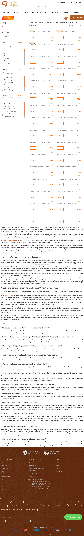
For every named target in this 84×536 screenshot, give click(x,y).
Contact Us (5, 468)
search (59, 459)
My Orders (4, 480)
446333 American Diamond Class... (67, 154)
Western (66, 12)
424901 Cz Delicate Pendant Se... (40, 130)
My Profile (4, 489)
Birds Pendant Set (9, 106)
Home (3, 462)
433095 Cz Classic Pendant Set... (67, 167)
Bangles (58, 462)
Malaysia (40, 521)
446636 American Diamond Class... (40, 93)
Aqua (5, 53)
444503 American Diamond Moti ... (67, 130)
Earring (58, 465)
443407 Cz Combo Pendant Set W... (67, 179)
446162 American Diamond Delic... (40, 44)
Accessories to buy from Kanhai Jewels (11, 502)
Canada (21, 521)
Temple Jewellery (5, 509)
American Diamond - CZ (39, 12)
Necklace (58, 468)
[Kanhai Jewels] (10, 3)
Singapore (48, 521)
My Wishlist (5, 483)
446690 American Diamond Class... (40, 118)
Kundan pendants (66, 236)
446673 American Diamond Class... (67, 93)
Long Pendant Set (9, 116)
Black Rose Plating (9, 82)
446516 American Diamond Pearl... (40, 81)
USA (2, 521)
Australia (13, 521)
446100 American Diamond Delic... (67, 216)
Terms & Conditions (33, 474)
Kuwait (33, 521)
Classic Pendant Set (10, 109)
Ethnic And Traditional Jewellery (17, 505)
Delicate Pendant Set (10, 114)
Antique (15, 12)
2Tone (6, 51)
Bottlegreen (7, 63)
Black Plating (8, 80)
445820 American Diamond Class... (40, 203)
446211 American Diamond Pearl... (67, 44)
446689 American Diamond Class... (67, 105)
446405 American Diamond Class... (67, 142)
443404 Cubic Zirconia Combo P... (40, 179)
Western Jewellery (18, 509)
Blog (3, 472)
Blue (5, 61)
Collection (6, 12)
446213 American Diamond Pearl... (67, 56)
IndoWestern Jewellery (47, 505)
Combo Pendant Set (10, 111)
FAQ (29, 462)
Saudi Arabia (57, 521)
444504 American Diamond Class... (67, 191)
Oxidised (76, 12)
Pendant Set (59, 472)
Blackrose (7, 58)
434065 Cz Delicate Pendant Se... (40, 154)
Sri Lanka (73, 521)
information (7, 459)
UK (7, 521)
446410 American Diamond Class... (40, 32)
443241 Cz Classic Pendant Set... (67, 32)
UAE (27, 521)
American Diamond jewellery (9, 240)
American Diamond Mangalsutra (52, 502)
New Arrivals (77, 18)
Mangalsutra (71, 505)
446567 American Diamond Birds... (67, 81)
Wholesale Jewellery (31, 509)
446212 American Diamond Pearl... (40, 56)
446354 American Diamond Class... (40, 142)
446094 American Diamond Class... (67, 203)
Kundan (25, 12)
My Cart (4, 486)
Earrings (3, 505)
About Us (4, 465)
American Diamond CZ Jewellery (33, 502)
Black (5, 56)
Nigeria (66, 521)
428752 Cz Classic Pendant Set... (40, 167)
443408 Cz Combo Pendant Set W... (40, 191)
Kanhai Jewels (8, 296)
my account (6, 476)
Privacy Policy (32, 465)
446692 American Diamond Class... (67, 118)
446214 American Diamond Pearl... (40, 68)
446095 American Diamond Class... (40, 216)
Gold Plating (7, 87)
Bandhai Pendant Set (10, 104)
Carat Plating (8, 85)
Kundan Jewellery (60, 505)
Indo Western (55, 12)
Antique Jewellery (68, 502)
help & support (34, 459)
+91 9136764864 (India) (38, 491)
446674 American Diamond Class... (40, 105)
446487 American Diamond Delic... (67, 68)
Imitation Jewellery (33, 505)
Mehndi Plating (8, 90)
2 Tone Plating (8, 77)
